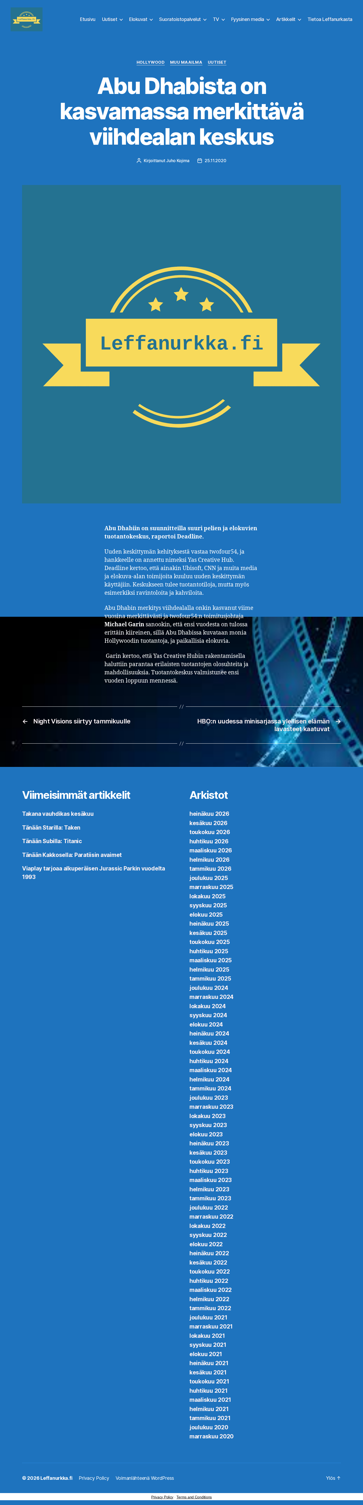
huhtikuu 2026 (209, 841)
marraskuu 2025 (211, 887)
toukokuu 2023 (209, 1161)
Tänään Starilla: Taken (51, 827)
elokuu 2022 (206, 1244)
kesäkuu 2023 (208, 1152)
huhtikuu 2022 (208, 1281)
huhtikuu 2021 (208, 1390)
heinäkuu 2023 (209, 1143)
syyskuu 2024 (208, 1015)
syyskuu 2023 (208, 1125)
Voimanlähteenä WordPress (145, 1478)
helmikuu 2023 (209, 1189)
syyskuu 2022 (208, 1235)
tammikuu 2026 (210, 868)
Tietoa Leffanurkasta (329, 19)
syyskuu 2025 (208, 905)
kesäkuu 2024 (208, 1043)
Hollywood (151, 62)
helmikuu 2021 (209, 1409)
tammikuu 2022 (210, 1308)
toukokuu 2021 (209, 1381)
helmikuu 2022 (209, 1299)
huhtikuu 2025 (208, 951)
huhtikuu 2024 (209, 1061)
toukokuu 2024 (209, 1052)
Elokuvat (138, 19)
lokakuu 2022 (207, 1226)
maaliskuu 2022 (210, 1290)
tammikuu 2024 (210, 1088)
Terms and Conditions (194, 1497)
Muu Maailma (186, 62)
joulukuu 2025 (208, 878)
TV (216, 19)
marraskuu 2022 (211, 1216)
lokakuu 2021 (207, 1335)
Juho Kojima (177, 160)
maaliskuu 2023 (210, 1180)
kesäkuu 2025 (208, 933)
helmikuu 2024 (209, 1079)
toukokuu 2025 (209, 942)
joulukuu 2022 (208, 1207)
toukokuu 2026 (209, 832)
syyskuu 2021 (207, 1345)
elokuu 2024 (206, 1024)
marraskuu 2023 (211, 1106)
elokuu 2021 (205, 1354)
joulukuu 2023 (208, 1097)
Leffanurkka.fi (56, 1478)
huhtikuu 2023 (208, 1171)
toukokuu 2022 (209, 1271)
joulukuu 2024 (208, 988)
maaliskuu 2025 (210, 960)
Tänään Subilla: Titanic (52, 841)
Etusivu (87, 19)
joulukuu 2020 (208, 1427)
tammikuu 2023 (210, 1198)
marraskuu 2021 (211, 1326)
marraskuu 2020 (211, 1436)
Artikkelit (286, 19)
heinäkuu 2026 (209, 813)
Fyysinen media (247, 19)
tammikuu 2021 (210, 1418)
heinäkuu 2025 (209, 923)
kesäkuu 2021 (208, 1372)
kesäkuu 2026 (208, 823)
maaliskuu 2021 (210, 1399)
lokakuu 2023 (207, 1116)
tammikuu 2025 (210, 978)
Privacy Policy (94, 1478)
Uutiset (109, 19)
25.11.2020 (215, 160)
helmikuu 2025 (209, 969)
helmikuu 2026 (209, 859)
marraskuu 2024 (211, 997)
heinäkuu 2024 (209, 1033)
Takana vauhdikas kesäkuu (58, 813)
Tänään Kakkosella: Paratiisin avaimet (72, 855)
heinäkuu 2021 (209, 1363)
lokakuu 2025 (207, 896)
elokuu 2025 (206, 914)
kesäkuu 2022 (208, 1262)
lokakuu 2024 (207, 1006)
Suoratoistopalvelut (180, 19)
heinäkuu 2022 (209, 1253)
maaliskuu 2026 (210, 850)
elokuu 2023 (206, 1134)
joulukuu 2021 (208, 1317)
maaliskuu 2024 (210, 1070)
